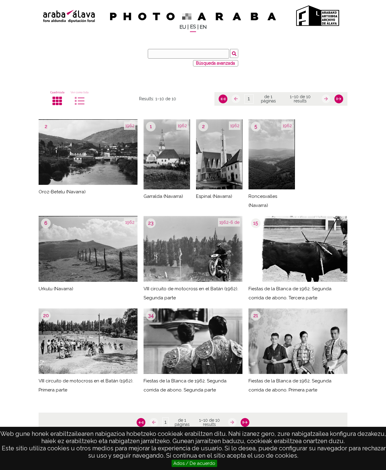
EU (182, 27)
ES (193, 27)
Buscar (234, 53)
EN (203, 27)
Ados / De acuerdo (194, 463)
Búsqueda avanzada (215, 63)
